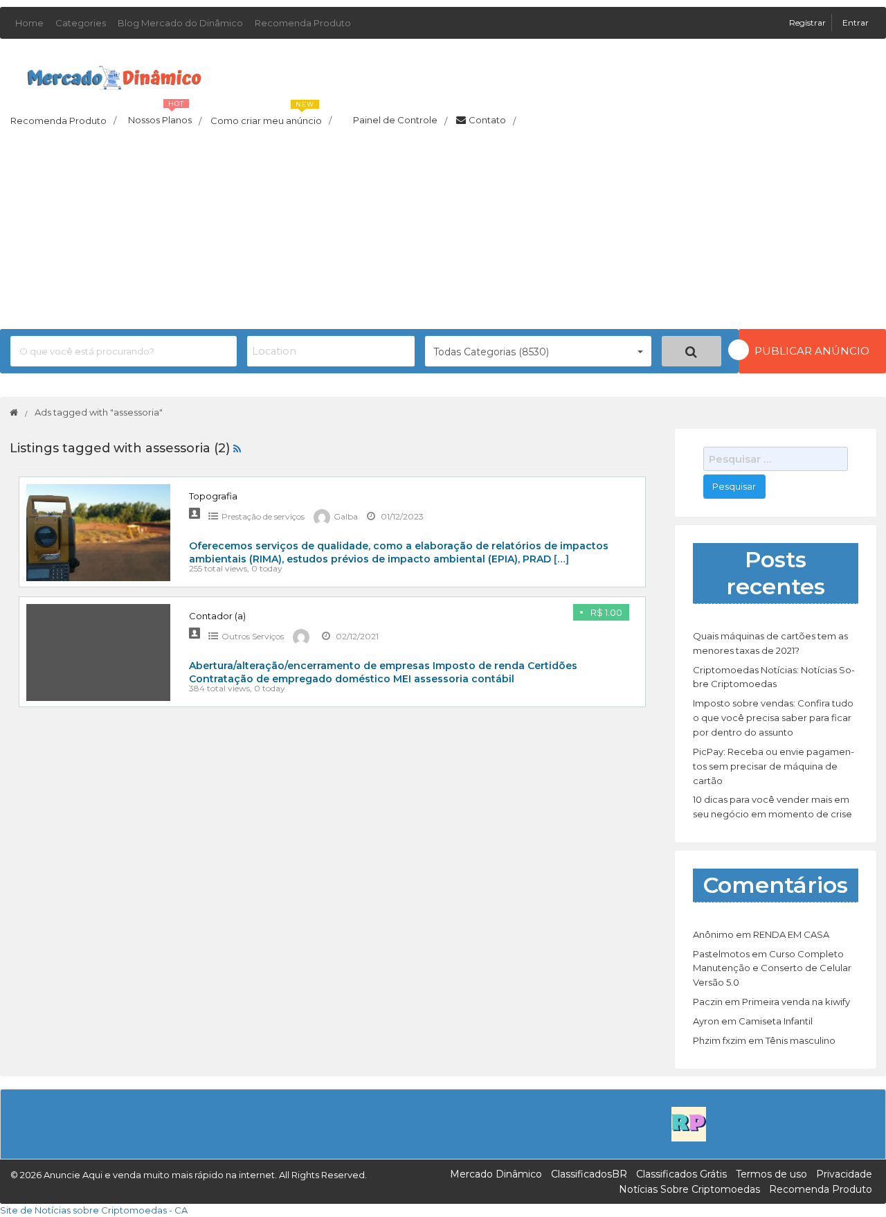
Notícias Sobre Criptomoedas (689, 1189)
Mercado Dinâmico (496, 1174)
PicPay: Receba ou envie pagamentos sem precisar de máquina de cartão (773, 766)
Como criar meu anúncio (271, 116)
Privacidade (844, 1174)
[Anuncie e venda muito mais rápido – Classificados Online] (114, 74)
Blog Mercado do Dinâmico (180, 22)
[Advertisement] (443, 232)
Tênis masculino (800, 1040)
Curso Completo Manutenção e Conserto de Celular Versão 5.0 (772, 968)
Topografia (213, 495)
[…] (561, 559)
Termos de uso (771, 1174)
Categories (80, 22)
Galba (346, 516)
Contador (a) (217, 615)
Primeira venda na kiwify (796, 1001)
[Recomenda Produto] (688, 1122)
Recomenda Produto (303, 22)
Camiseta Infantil (776, 1021)
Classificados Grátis (681, 1174)
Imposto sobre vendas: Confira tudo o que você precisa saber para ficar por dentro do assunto (773, 718)
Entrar (855, 22)
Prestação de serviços (263, 516)
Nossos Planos (164, 116)
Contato (492, 120)
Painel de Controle (400, 120)
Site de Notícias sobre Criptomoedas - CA (94, 1210)
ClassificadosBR (589, 1174)
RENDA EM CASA (791, 934)
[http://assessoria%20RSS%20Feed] (237, 448)
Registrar (808, 22)
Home (29, 22)
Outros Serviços (253, 636)
